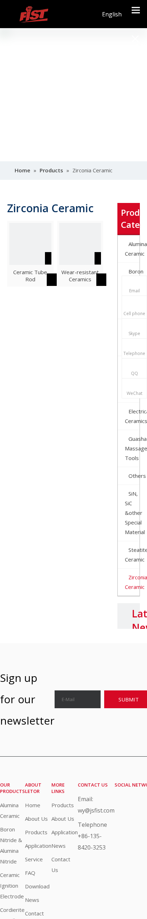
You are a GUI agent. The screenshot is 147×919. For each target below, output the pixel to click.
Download (37, 886)
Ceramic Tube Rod (30, 275)
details (58, 278)
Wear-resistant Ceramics (80, 275)
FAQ (30, 872)
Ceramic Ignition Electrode (12, 885)
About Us (36, 818)
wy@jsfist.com (96, 810)
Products (36, 832)
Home (32, 805)
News (32, 899)
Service (34, 859)
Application (38, 845)
